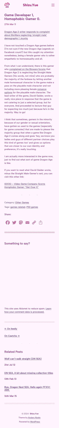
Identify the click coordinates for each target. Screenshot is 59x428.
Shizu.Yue (30, 5)
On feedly (12, 328)
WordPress (35, 422)
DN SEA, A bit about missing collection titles (28, 373)
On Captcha (10, 336)
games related (17, 207)
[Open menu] (53, 5)
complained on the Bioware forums (27, 69)
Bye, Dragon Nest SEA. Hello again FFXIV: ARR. (27, 388)
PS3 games (32, 207)
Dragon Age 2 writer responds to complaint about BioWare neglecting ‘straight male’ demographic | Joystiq (27, 35)
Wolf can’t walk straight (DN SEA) (23, 358)
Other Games (22, 202)
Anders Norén (34, 418)
